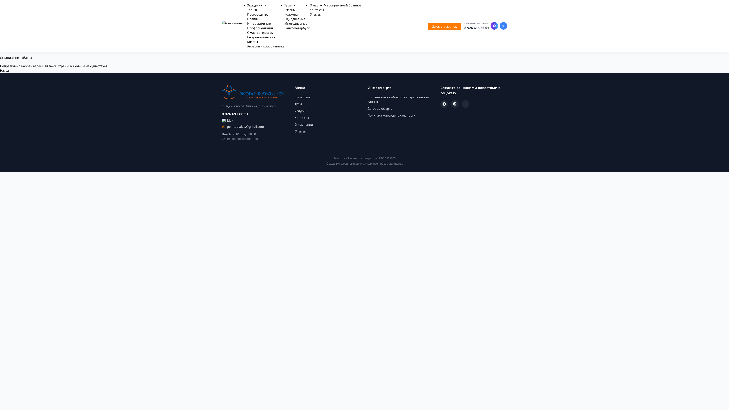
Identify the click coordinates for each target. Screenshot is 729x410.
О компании (304, 124)
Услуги (300, 111)
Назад (4, 71)
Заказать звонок (444, 26)
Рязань (289, 10)
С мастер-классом (260, 33)
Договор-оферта (380, 108)
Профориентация (260, 28)
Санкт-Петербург (297, 28)
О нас (314, 5)
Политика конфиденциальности (391, 115)
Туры (288, 5)
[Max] (494, 26)
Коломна (291, 14)
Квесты (252, 42)
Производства (257, 14)
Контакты (317, 10)
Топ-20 (252, 10)
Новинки (253, 19)
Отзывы (315, 14)
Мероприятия (334, 5)
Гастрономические (261, 37)
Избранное (353, 5)
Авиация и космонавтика (265, 46)
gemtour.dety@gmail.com (245, 127)
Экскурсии (255, 5)
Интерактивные (259, 23)
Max (230, 120)
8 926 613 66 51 (476, 27)
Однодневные (294, 19)
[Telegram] (503, 26)
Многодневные (295, 23)
